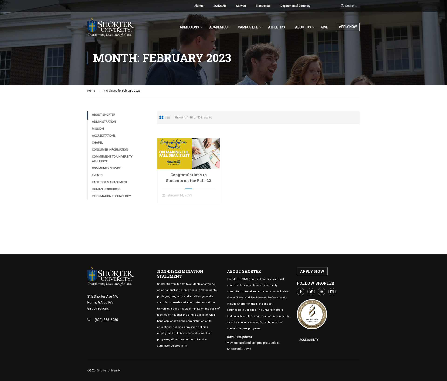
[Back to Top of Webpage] (440, 374)
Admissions (189, 27)
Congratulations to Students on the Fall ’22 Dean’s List (188, 180)
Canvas (241, 5)
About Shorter (103, 114)
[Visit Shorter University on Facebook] (300, 291)
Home (91, 90)
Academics (218, 27)
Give (324, 27)
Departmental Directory (295, 5)
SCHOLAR (219, 5)
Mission (98, 128)
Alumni (198, 5)
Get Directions (98, 308)
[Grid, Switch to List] (168, 117)
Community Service (106, 168)
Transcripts (263, 5)
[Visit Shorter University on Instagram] (332, 291)
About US (303, 27)
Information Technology (111, 196)
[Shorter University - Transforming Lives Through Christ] (110, 29)
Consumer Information (110, 149)
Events (97, 175)
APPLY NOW (348, 27)
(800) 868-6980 (106, 320)
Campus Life (248, 27)
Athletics (276, 27)
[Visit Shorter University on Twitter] (311, 291)
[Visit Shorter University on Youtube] (321, 291)
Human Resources (106, 189)
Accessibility (308, 339)
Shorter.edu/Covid (239, 349)
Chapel (97, 142)
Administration (104, 121)
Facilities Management (109, 182)
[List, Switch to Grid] (161, 117)
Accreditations (104, 135)
